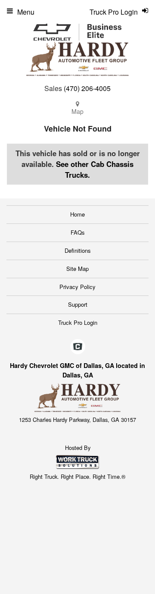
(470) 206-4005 (87, 88)
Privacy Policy (77, 287)
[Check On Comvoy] (77, 347)
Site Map (77, 268)
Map (77, 111)
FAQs (78, 232)
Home (77, 214)
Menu (25, 12)
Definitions (78, 250)
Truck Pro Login (77, 322)
